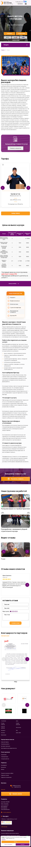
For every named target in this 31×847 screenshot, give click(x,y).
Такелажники (3, 754)
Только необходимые (8, 844)
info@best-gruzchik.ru (16, 785)
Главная (3, 50)
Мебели (2, 769)
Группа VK (3, 789)
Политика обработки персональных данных (10, 833)
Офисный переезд (5, 742)
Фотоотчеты (18, 727)
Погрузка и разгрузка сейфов (7, 773)
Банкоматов (3, 767)
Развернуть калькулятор (15, 148)
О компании (3, 721)
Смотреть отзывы (15, 40)
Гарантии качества (3, 727)
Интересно (3, 730)
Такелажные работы (5, 744)
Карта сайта (18, 732)
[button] (3, 188)
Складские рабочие (5, 758)
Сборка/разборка (4, 756)
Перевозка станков (5, 775)
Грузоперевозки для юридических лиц (9, 748)
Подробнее (4, 839)
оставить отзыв (15, 623)
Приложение (3, 735)
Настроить (23, 844)
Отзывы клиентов (3, 724)
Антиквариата (4, 765)
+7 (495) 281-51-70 (17, 787)
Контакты (3, 732)
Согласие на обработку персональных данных (10, 835)
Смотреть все (5, 635)
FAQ (17, 730)
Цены (17, 721)
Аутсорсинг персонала (5, 746)
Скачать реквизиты (7, 812)
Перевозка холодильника (6, 777)
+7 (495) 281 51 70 (19, 1)
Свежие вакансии (18, 724)
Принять (15, 841)
